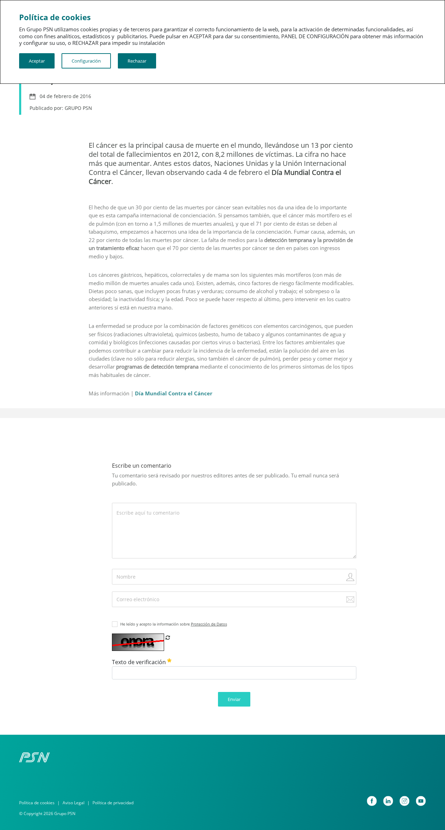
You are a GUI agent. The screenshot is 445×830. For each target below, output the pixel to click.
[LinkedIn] (388, 801)
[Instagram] (404, 801)
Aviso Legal (73, 803)
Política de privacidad (113, 803)
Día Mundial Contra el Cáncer (173, 393)
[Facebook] (372, 801)
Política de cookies (37, 803)
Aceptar (37, 61)
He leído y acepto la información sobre (173, 624)
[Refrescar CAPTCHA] (167, 637)
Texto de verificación (139, 662)
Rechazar (137, 61)
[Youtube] (421, 801)
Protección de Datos (209, 624)
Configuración (86, 61)
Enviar (234, 699)
